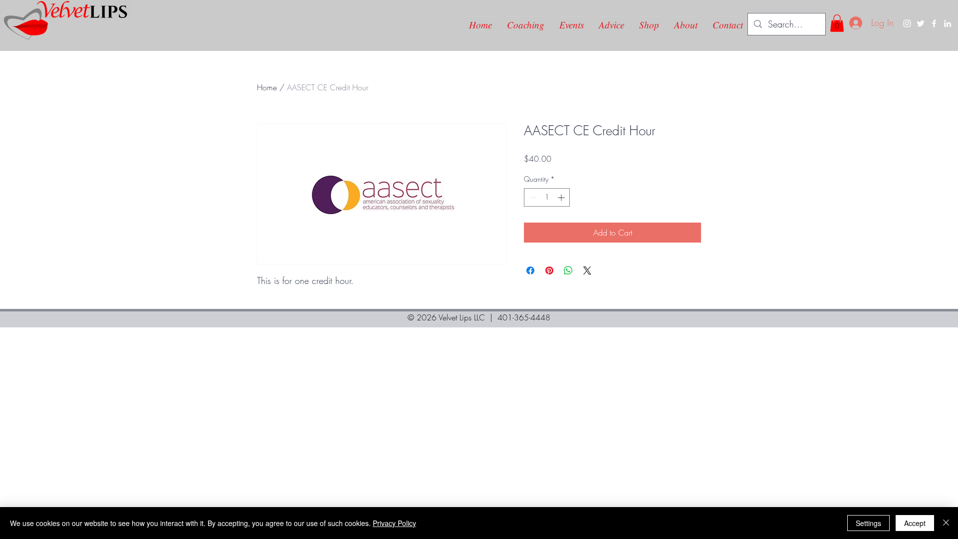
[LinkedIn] (948, 23)
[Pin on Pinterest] (549, 270)
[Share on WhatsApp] (568, 270)
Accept (915, 523)
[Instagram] (907, 23)
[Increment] (562, 197)
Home (267, 87)
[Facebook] (934, 23)
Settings (868, 523)
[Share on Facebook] (530, 270)
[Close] (946, 523)
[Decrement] (531, 197)
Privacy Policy (394, 523)
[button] (837, 23)
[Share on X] (587, 270)
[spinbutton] (547, 197)
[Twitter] (921, 23)
